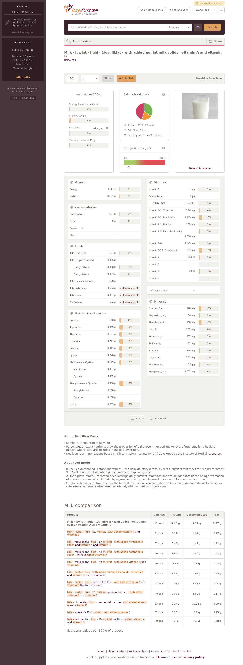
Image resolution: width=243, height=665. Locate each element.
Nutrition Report (22, 32)
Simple (139, 418)
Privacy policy (193, 657)
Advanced (160, 418)
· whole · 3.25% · (98, 612)
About (111, 651)
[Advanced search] (198, 27)
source (216, 453)
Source (155, 651)
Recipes (121, 651)
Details (32, 50)
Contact (166, 651)
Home (101, 651)
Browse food (201, 10)
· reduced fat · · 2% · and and (105, 543)
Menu (222, 10)
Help (14, 98)
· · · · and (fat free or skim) (105, 573)
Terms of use (167, 657)
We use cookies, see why (209, 3)
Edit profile (23, 77)
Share (218, 41)
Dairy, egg (70, 60)
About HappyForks (151, 10)
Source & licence (200, 168)
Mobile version (182, 651)
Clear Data (28, 98)
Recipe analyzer (178, 10)
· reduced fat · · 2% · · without (105, 553)
